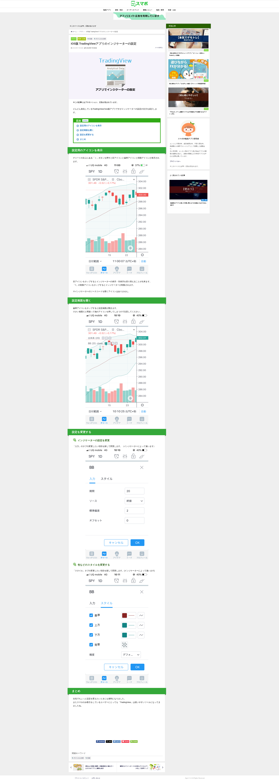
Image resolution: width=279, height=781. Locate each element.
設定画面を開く (85, 130)
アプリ (73, 38)
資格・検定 (119, 10)
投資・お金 (172, 10)
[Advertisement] (117, 723)
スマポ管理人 (159, 47)
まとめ (81, 139)
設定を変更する (85, 135)
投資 (90, 38)
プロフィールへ (175, 161)
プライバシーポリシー (82, 778)
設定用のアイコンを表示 (89, 126)
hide (85, 120)
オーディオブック (133, 10)
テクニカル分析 (101, 38)
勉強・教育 (160, 10)
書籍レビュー (147, 10)
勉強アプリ (107, 10)
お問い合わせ (96, 778)
